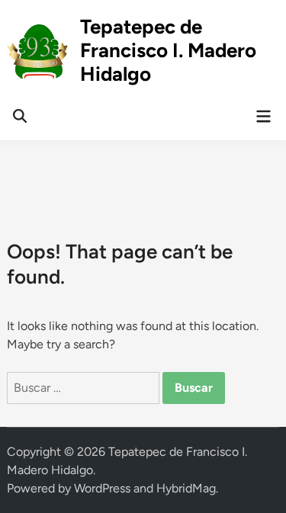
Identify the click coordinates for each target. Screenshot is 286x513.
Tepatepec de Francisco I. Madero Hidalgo (168, 50)
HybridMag (186, 488)
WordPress (102, 488)
